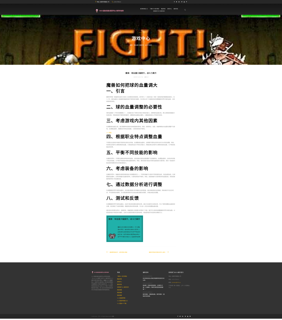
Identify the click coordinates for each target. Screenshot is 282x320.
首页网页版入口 (144, 8)
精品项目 (163, 8)
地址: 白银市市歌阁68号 (103, 2)
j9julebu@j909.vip (176, 282)
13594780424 (117, 2)
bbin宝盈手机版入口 (122, 300)
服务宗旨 (176, 8)
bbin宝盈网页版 (121, 298)
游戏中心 (169, 8)
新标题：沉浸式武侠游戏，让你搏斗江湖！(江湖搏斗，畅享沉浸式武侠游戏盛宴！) (153, 287)
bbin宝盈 (112, 316)
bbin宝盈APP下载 (121, 303)
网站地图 (119, 290)
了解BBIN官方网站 (154, 8)
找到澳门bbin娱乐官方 (159, 11)
